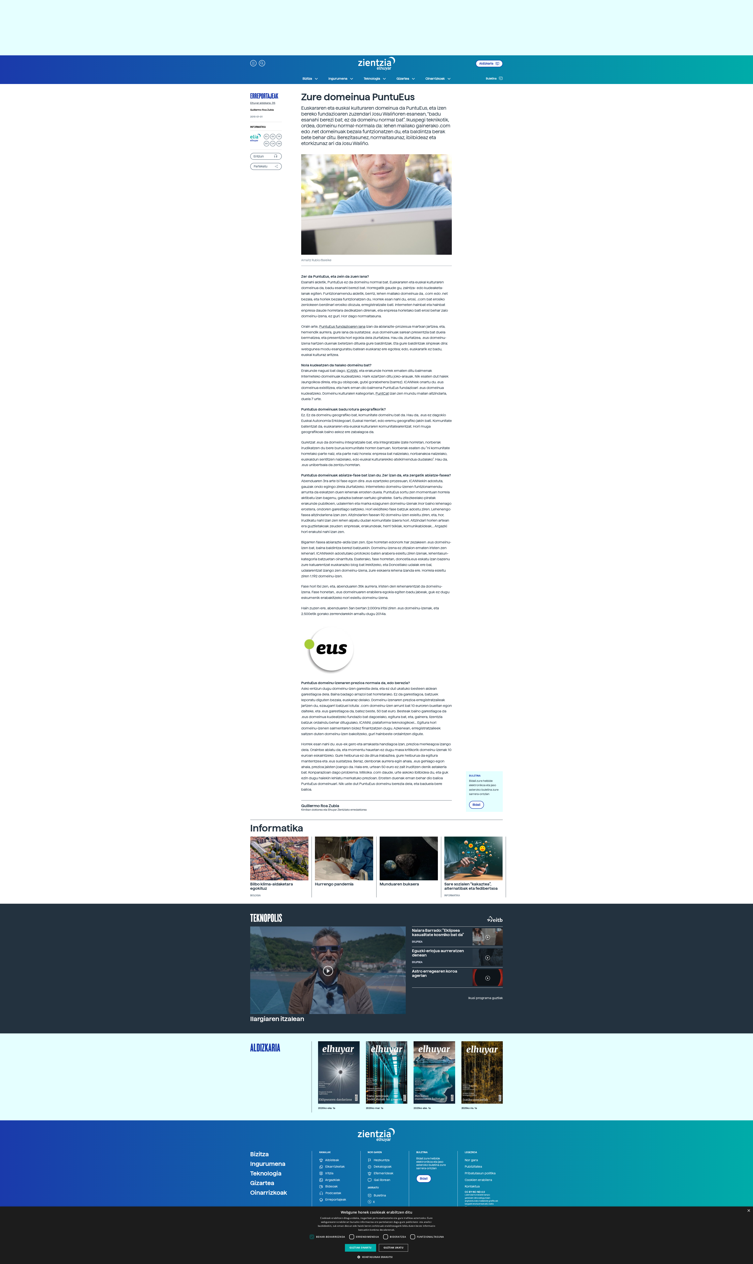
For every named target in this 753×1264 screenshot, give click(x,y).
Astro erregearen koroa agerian (434, 973)
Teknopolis (266, 917)
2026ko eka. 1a (326, 1108)
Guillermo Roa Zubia (262, 110)
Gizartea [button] (403, 78)
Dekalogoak (382, 1166)
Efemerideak (383, 1173)
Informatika (258, 127)
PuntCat (382, 393)
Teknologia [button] (372, 78)
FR (279, 136)
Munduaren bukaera (399, 884)
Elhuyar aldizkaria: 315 (262, 103)
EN (266, 143)
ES (273, 136)
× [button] (748, 1210)
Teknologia (266, 1173)
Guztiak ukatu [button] (393, 1247)
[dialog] (376, 1235)
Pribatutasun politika (480, 1173)
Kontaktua (472, 1186)
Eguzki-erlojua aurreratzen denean (438, 952)
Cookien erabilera (478, 1180)
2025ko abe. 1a (422, 1108)
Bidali (476, 805)
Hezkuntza (381, 1160)
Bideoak (331, 1186)
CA (272, 143)
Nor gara (471, 1160)
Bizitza (259, 1154)
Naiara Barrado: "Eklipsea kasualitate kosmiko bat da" (438, 932)
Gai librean (381, 1180)
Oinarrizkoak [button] (435, 78)
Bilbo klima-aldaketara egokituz (271, 886)
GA (279, 143)
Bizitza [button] (307, 78)
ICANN (352, 371)
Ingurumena (268, 1163)
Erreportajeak (264, 95)
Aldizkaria (486, 63)
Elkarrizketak (335, 1166)
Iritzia (329, 1173)
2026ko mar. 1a (374, 1108)
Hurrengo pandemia (334, 884)
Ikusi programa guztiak (485, 998)
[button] (253, 63)
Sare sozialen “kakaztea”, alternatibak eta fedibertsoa (471, 886)
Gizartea (262, 1182)
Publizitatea (473, 1166)
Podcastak (333, 1193)
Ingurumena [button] (337, 78)
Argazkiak (332, 1180)
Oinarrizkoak (268, 1192)
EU (266, 136)
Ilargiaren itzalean (277, 1019)
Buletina (491, 78)
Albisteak (332, 1160)
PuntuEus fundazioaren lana (342, 326)
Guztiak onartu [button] (360, 1247)
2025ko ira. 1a (469, 1108)
